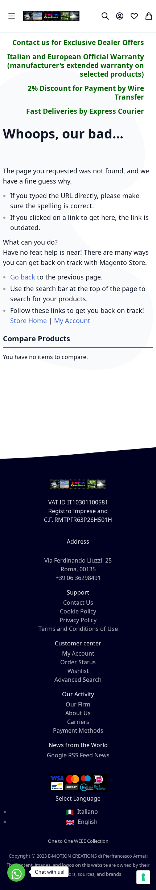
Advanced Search (78, 680)
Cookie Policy (78, 611)
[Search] (105, 16)
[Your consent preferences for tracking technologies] (143, 877)
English (87, 822)
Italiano (87, 812)
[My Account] (119, 16)
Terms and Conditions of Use (78, 629)
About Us (78, 713)
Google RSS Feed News (78, 755)
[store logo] (51, 16)
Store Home (28, 320)
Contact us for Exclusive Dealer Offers (78, 42)
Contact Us (78, 603)
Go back (22, 277)
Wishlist (78, 671)
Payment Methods (78, 730)
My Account (72, 320)
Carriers (78, 722)
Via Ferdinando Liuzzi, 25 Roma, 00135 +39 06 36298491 (78, 569)
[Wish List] (134, 16)
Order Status (78, 662)
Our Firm (78, 704)
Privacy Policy (78, 620)
